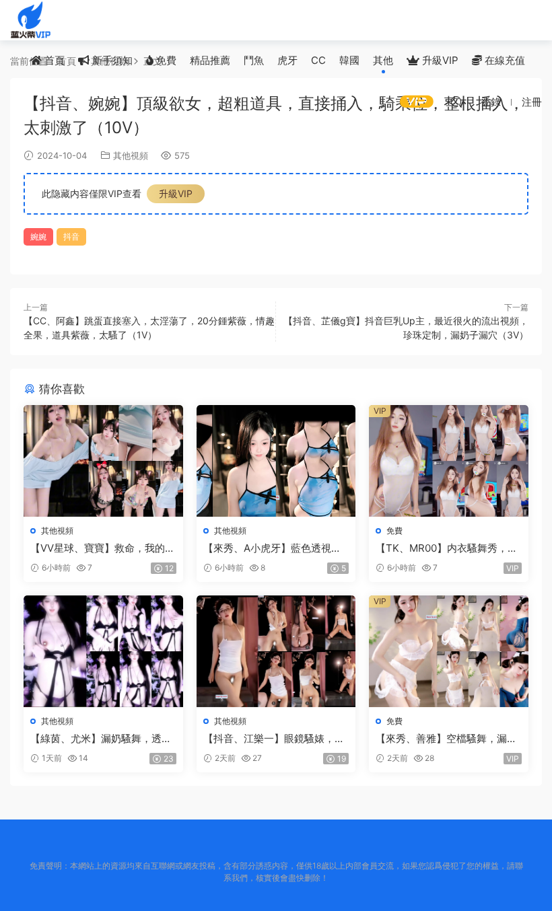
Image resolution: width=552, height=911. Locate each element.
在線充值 (503, 60)
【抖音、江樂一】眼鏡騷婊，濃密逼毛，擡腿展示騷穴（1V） (274, 738)
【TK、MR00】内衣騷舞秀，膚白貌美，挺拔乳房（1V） (447, 548)
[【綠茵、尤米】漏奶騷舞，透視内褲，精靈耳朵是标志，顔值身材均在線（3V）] (103, 651)
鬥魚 (254, 60)
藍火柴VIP (30, 20)
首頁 (53, 60)
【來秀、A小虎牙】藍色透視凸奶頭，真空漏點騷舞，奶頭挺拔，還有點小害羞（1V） (272, 548)
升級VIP (438, 60)
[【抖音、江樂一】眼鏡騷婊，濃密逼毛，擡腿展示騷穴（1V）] (276, 651)
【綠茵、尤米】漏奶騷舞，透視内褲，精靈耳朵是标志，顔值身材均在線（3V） (101, 738)
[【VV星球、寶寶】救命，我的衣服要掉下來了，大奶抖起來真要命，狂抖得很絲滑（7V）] (103, 461)
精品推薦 (210, 60)
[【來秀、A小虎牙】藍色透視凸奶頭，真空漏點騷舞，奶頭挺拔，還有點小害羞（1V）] (276, 461)
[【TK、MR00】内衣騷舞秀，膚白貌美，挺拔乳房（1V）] (448, 461)
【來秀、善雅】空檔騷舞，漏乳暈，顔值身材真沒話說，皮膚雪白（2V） (446, 738)
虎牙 (287, 60)
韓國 (349, 60)
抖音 (71, 236)
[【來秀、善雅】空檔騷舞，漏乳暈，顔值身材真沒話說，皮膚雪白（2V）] (448, 651)
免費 (164, 60)
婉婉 (38, 236)
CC (318, 60)
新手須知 (111, 60)
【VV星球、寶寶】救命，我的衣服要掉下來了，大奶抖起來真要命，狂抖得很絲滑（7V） (102, 548)
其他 (383, 60)
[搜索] (456, 101)
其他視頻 (130, 155)
